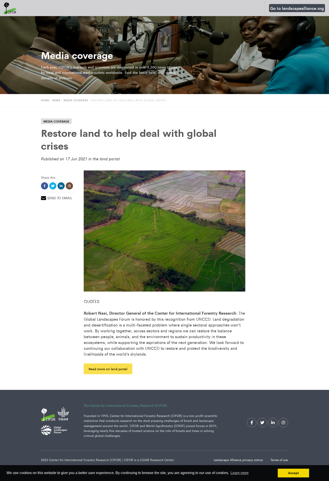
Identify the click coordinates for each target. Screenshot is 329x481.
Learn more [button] (240, 473)
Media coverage (76, 100)
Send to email (59, 197)
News (56, 100)
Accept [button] (293, 473)
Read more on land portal (108, 368)
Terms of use (279, 459)
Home (45, 100)
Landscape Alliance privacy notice (239, 459)
